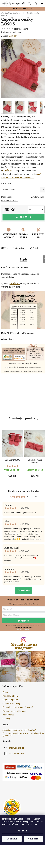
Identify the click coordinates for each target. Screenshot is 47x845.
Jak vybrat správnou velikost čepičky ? (19, 730)
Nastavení (22, 831)
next (44, 440)
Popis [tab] (23, 259)
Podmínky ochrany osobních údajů (18, 707)
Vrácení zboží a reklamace (14, 711)
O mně (5, 692)
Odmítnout (12, 839)
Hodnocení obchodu (23, 491)
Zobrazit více (23, 590)
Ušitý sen (13, 36)
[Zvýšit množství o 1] (42, 209)
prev (3, 440)
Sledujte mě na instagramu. (24, 646)
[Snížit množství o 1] (30, 209)
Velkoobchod (8, 715)
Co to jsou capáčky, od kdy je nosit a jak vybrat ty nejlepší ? (23, 734)
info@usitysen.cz (16, 748)
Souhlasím (33, 839)
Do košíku (25, 217)
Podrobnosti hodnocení (11, 32)
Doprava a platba (10, 700)
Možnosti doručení (9, 201)
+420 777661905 (16, 754)
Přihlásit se (23, 621)
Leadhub (27, 629)
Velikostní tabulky (10, 696)
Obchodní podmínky (11, 703)
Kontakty (6, 719)
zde (35, 824)
